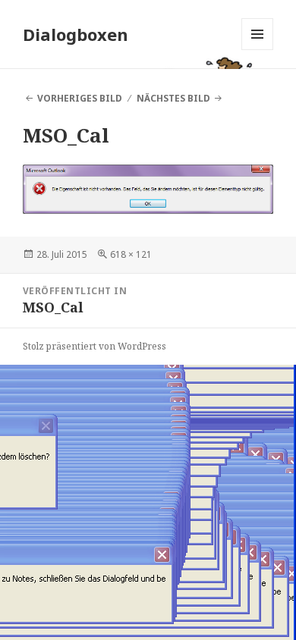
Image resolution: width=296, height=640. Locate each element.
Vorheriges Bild (79, 98)
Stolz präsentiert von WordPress (94, 346)
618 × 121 (131, 254)
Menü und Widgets (257, 49)
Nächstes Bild (173, 98)
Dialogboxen (75, 34)
